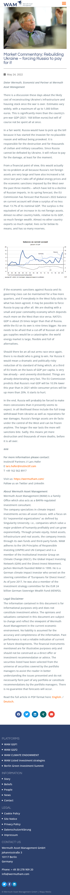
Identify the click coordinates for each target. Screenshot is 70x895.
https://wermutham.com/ (29, 479)
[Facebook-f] (9, 884)
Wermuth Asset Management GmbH (20, 891)
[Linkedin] (14, 884)
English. (57, 697)
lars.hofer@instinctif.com (21, 466)
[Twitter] (4, 884)
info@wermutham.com (15, 874)
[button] (64, 3)
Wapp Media (45, 891)
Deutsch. (9, 701)
